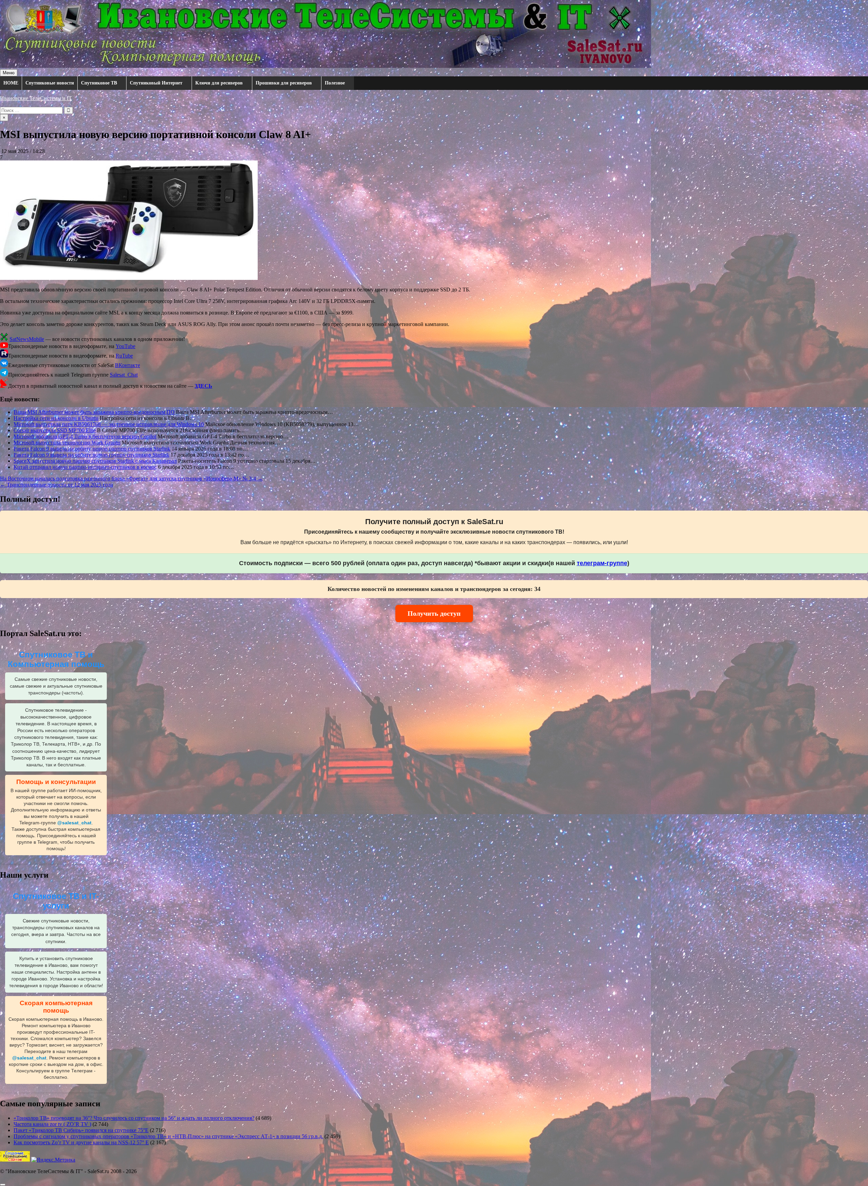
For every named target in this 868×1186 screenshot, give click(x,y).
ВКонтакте (127, 365)
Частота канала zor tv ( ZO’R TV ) (52, 1124)
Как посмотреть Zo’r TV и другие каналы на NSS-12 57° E (81, 1142)
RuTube (124, 356)
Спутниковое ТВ (99, 82)
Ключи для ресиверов (219, 82)
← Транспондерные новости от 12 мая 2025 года (56, 484)
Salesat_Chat (124, 375)
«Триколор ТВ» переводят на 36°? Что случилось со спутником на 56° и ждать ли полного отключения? (134, 1118)
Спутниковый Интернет (156, 82)
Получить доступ (434, 613)
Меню (9, 72)
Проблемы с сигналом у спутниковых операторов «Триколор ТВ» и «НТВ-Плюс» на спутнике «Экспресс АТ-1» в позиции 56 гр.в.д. (168, 1136)
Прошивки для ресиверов (284, 82)
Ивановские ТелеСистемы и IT (36, 98)
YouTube (125, 346)
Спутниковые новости (49, 82)
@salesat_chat (74, 822)
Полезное (335, 82)
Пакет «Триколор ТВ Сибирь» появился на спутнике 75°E (81, 1130)
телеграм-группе (602, 563)
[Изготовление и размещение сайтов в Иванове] (15, 1160)
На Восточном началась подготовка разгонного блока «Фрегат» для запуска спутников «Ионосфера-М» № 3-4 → (131, 478)
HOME (10, 82)
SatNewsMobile (26, 339)
